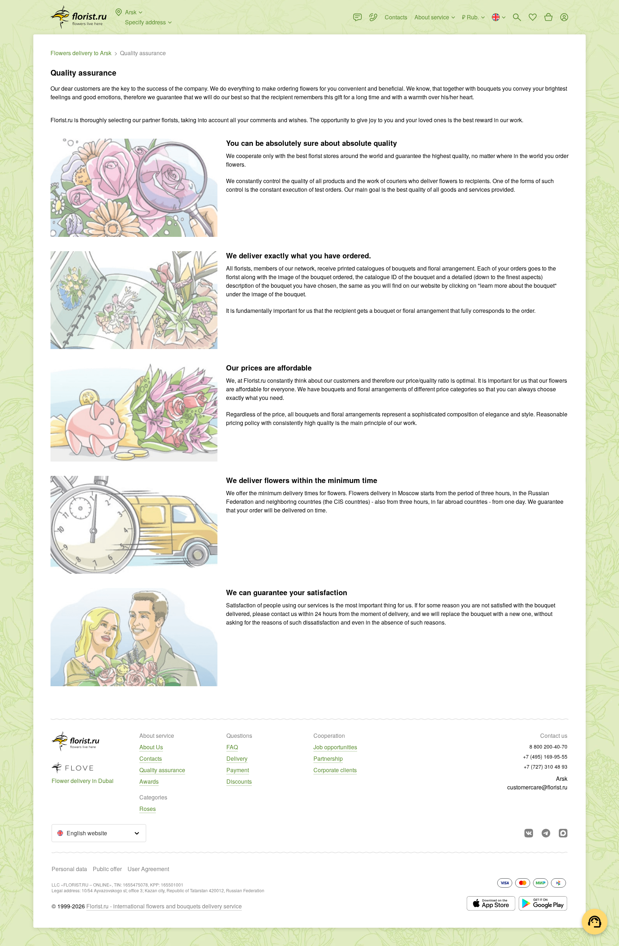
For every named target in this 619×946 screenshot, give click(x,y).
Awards (149, 781)
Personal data (69, 869)
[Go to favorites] (533, 17)
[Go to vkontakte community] (529, 833)
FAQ (232, 747)
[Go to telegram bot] (546, 833)
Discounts (239, 781)
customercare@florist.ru (537, 787)
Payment (237, 770)
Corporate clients (335, 770)
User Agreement (148, 869)
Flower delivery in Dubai (83, 781)
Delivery (237, 758)
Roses (147, 808)
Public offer (107, 869)
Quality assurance (162, 770)
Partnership (328, 758)
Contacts (150, 758)
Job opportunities (335, 747)
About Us (151, 747)
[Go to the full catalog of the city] (78, 17)
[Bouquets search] (517, 17)
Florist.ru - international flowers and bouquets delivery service (164, 906)
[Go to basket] (548, 17)
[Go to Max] (563, 833)
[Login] (564, 17)
